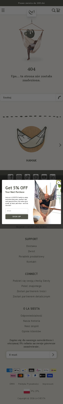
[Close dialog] (58, 182)
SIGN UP (17, 217)
